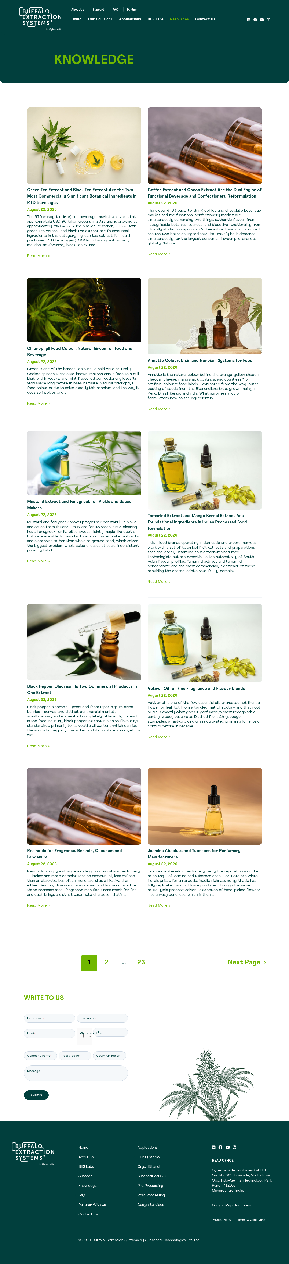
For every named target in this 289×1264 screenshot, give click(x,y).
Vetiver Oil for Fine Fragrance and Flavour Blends (196, 689)
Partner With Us (92, 1205)
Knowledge (87, 1186)
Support (98, 9)
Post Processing (151, 1195)
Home (76, 19)
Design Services (151, 1205)
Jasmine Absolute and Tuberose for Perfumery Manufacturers (194, 854)
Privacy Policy (221, 1220)
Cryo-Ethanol (149, 1167)
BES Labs (156, 19)
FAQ (115, 9)
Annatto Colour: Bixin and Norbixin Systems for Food (200, 361)
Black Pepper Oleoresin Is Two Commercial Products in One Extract (82, 690)
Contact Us (205, 19)
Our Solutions (100, 19)
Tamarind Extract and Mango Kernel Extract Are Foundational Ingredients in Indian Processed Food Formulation (197, 522)
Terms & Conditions (251, 1220)
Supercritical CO (152, 1176)
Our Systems (149, 1157)
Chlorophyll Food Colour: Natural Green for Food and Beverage (79, 352)
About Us (77, 9)
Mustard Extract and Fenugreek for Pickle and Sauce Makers (79, 505)
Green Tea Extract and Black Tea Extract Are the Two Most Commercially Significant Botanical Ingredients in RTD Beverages (81, 196)
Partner (132, 9)
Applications (130, 19)
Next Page (247, 962)
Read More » (38, 256)
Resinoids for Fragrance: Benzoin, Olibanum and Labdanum (74, 854)
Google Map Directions (231, 1205)
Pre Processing (150, 1186)
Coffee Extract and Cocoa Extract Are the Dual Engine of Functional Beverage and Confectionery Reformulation (205, 193)
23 (141, 962)
